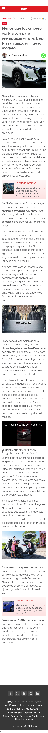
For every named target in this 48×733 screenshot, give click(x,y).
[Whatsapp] (43, 55)
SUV (4, 23)
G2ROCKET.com (28, 726)
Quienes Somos (10, 716)
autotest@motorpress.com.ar (24, 712)
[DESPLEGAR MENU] (3, 8)
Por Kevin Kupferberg (18, 55)
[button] (24, 433)
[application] (24, 433)
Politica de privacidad (23, 719)
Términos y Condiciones (32, 716)
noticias (6, 18)
